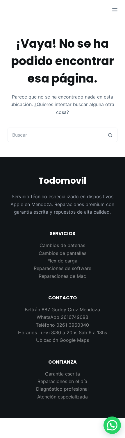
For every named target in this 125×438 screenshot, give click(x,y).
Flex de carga (62, 261)
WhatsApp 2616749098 (62, 317)
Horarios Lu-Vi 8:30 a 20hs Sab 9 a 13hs (62, 332)
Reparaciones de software (62, 268)
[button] (112, 425)
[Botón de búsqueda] (110, 135)
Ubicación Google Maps (62, 340)
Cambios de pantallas (62, 253)
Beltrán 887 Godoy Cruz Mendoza (62, 309)
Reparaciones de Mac (62, 276)
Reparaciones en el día (62, 381)
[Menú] (114, 10)
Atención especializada (62, 397)
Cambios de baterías (62, 245)
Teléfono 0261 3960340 (62, 325)
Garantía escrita (62, 374)
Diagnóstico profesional (62, 389)
